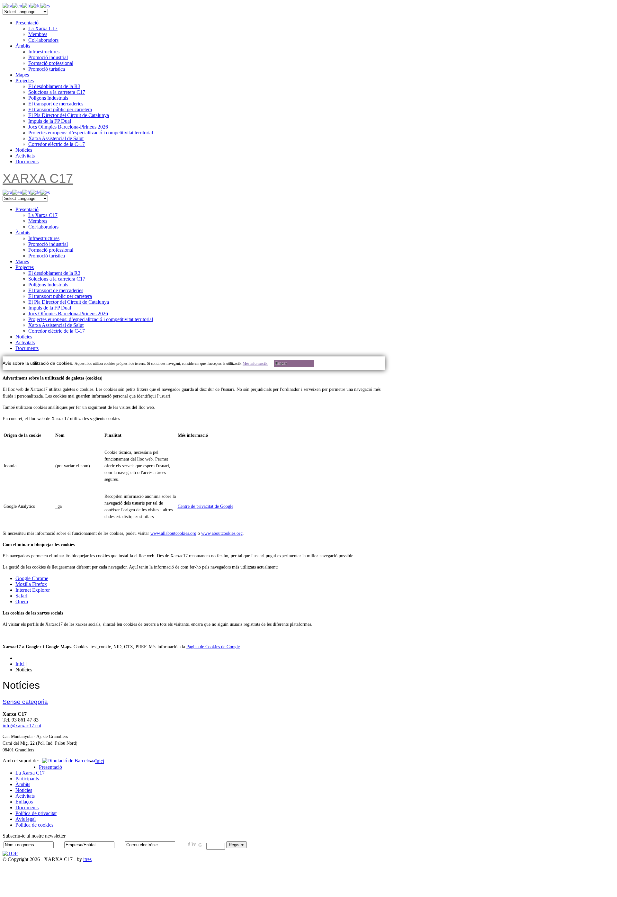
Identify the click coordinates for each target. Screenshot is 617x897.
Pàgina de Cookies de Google (213, 646)
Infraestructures (43, 51)
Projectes (24, 80)
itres (87, 859)
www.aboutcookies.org (222, 533)
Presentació (27, 22)
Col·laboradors (43, 40)
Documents (27, 161)
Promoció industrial (48, 57)
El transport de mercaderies (55, 103)
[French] (26, 5)
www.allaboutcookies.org (173, 533)
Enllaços (24, 801)
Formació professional (50, 63)
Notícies (23, 150)
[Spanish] (45, 5)
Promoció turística (46, 69)
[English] (17, 5)
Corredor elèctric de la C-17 (56, 144)
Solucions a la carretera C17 (56, 92)
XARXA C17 (38, 178)
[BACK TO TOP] (10, 853)
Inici (99, 761)
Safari (21, 595)
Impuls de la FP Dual (49, 121)
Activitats (25, 155)
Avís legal (25, 819)
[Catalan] (7, 5)
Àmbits (22, 46)
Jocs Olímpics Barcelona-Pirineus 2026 (68, 127)
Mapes (22, 74)
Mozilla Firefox (31, 584)
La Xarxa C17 (43, 28)
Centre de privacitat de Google (205, 506)
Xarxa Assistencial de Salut (56, 138)
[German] (35, 5)
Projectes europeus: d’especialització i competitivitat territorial (90, 132)
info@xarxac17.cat (22, 725)
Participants (27, 778)
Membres (37, 34)
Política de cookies (34, 825)
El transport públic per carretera (60, 109)
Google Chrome (31, 578)
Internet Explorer (32, 590)
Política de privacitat (36, 813)
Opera (21, 601)
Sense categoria (25, 701)
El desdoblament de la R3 (54, 86)
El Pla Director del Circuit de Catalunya (68, 115)
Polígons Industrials (48, 98)
